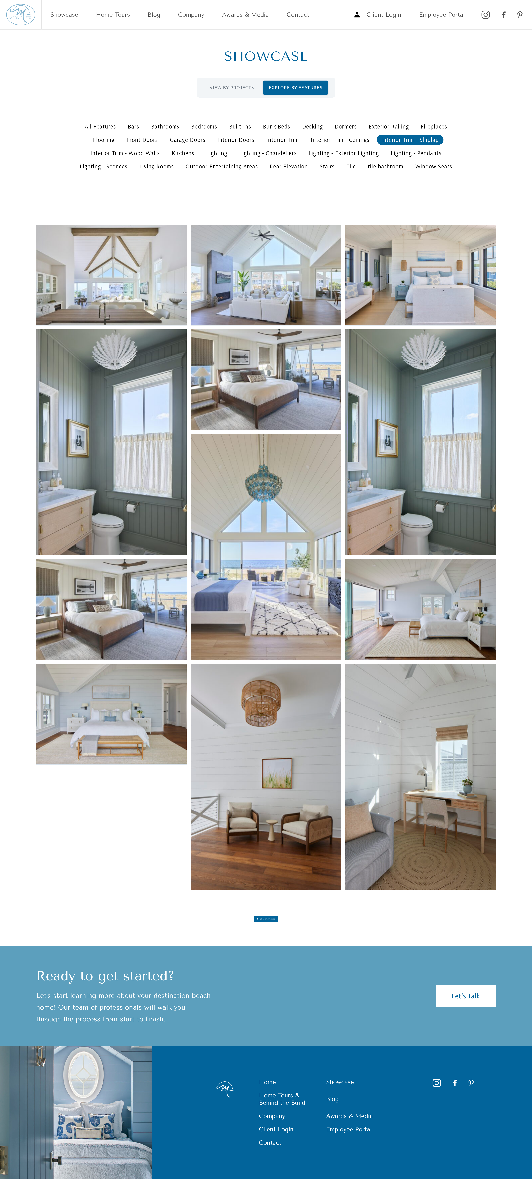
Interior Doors (236, 139)
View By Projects (232, 87)
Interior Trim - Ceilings (340, 139)
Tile (351, 166)
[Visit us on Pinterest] (520, 14)
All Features (100, 126)
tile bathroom (386, 166)
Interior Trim (282, 139)
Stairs (327, 166)
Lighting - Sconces (103, 166)
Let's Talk (466, 996)
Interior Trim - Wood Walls (125, 153)
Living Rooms (156, 166)
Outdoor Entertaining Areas (222, 166)
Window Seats (433, 166)
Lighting (216, 153)
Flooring (104, 139)
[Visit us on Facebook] (503, 15)
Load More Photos (266, 919)
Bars (133, 126)
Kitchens (183, 153)
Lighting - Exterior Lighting (344, 153)
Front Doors (142, 139)
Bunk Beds (276, 126)
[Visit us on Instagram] (485, 14)
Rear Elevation (289, 166)
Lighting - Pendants (416, 153)
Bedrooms (204, 126)
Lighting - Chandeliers (268, 153)
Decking (312, 126)
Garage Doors (188, 139)
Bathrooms (165, 126)
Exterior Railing (389, 126)
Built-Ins (240, 126)
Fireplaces (434, 126)
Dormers (346, 126)
